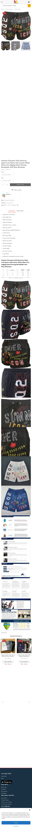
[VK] (9, 205)
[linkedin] (14, 205)
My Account (4, 787)
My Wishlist (3, 793)
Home (2, 9)
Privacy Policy (16, 826)
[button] (29, 810)
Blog (2, 778)
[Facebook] (7, 205)
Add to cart (21, 184)
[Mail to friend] (12, 205)
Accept (16, 822)
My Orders (3, 789)
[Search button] (29, 5)
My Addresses (4, 791)
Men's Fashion (9, 9)
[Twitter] (5, 205)
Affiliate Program (5, 800)
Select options (7, 661)
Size (2, 177)
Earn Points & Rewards (6, 804)
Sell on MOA (4, 798)
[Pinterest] (10, 205)
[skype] (17, 205)
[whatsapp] (16, 205)
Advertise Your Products (6, 802)
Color (2, 172)
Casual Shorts (17, 9)
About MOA (4, 776)
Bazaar (8, 194)
